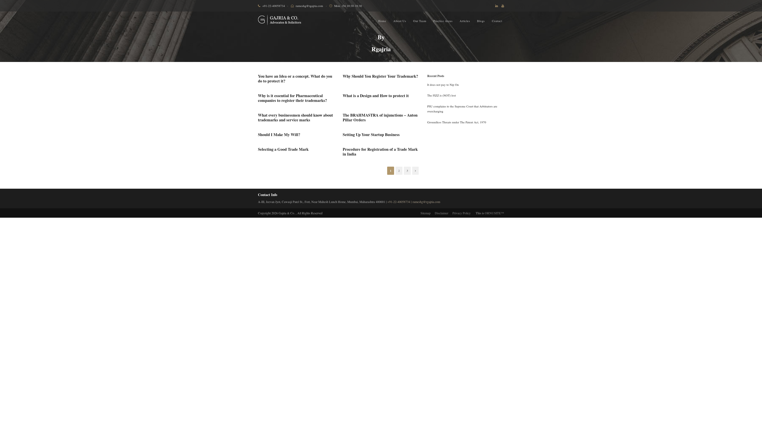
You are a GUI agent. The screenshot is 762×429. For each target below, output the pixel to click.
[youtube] (502, 6)
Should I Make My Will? (279, 134)
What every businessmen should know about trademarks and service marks (295, 117)
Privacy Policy (461, 213)
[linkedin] (496, 6)
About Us (399, 21)
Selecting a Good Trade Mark (283, 149)
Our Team (419, 21)
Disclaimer (441, 213)
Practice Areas (442, 21)
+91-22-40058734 (273, 6)
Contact (497, 21)
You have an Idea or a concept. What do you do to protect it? (295, 78)
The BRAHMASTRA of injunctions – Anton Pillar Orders (380, 117)
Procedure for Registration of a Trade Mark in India (380, 151)
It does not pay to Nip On (443, 85)
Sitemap (425, 213)
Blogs (481, 21)
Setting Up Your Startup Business (371, 134)
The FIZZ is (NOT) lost (441, 95)
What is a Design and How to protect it (376, 96)
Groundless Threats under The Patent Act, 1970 (456, 122)
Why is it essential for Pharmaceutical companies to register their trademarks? (292, 98)
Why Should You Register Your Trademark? (380, 76)
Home (382, 21)
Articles (465, 21)
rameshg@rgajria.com (309, 6)
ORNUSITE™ (494, 213)
